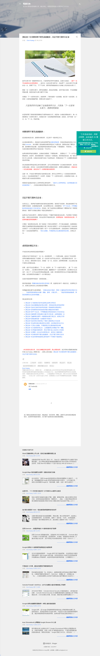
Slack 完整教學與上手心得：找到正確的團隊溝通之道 (39, 453)
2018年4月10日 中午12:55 (41, 383)
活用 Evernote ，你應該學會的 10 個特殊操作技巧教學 (39, 528)
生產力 (40, 363)
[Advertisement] (50, 21)
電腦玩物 (26, 4)
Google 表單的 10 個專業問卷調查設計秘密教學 (37, 547)
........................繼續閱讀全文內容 (67, 467)
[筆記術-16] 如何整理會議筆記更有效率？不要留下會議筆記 (43, 337)
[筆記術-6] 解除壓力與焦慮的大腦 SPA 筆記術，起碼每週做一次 (45, 314)
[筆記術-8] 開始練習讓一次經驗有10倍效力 (38, 318)
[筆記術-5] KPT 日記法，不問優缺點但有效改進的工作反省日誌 (44, 312)
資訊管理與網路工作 (29, 366)
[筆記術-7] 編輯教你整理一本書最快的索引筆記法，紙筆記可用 (44, 316)
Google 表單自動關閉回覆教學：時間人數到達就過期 (39, 603)
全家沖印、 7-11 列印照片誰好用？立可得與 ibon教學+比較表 (41, 491)
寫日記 (52, 366)
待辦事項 (47, 363)
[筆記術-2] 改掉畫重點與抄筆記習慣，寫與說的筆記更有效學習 (44, 305)
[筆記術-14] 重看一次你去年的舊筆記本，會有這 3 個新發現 (43, 332)
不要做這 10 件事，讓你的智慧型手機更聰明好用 (37, 566)
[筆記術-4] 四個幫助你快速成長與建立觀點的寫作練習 (42, 309)
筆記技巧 (62, 363)
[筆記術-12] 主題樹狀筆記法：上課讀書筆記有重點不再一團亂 (44, 328)
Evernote (28, 144)
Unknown (32, 383)
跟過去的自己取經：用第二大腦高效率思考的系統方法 (60, 290)
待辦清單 (55, 363)
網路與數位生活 (43, 366)
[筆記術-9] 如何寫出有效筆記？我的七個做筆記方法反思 (42, 321)
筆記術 (69, 363)
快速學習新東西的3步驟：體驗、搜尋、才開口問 (42, 292)
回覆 (30, 389)
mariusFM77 (53, 646)
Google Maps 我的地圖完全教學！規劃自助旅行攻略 (38, 472)
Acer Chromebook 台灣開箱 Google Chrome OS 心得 (39, 622)
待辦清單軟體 (54, 142)
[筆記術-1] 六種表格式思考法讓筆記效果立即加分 (40, 303)
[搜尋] (80, 4)
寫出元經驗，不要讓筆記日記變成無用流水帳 (55, 231)
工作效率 (33, 363)
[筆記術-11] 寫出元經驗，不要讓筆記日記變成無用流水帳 (43, 325)
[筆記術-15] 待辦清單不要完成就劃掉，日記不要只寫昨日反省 (44, 334)
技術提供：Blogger (51, 643)
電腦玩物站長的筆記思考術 (40, 283)
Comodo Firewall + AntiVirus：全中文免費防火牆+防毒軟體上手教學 (43, 585)
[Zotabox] (0, 655)
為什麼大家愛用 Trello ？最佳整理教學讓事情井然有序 (39, 510)
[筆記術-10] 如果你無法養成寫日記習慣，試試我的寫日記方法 (44, 323)
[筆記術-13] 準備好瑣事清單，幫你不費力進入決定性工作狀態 (44, 330)
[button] (77, 37)
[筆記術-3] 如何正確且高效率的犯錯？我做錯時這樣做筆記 (43, 307)
